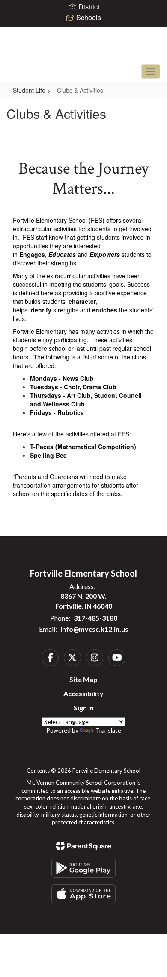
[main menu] (150, 71)
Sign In (84, 707)
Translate (108, 730)
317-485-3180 (95, 618)
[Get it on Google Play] (83, 868)
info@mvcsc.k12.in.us (94, 629)
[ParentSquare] (83, 845)
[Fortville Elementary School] (84, 48)
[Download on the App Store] (83, 893)
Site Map (83, 679)
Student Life (29, 90)
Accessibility (83, 693)
